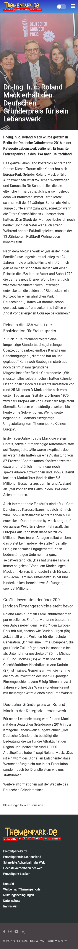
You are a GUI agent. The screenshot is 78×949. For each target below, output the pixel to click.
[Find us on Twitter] (23, 931)
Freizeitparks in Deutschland (22, 857)
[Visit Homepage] (22, 6)
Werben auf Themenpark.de (21, 889)
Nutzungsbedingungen (18, 895)
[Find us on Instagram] (9, 931)
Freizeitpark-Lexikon (16, 873)
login (16, 805)
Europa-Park (12, 174)
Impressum (10, 906)
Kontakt (8, 883)
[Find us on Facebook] (4, 931)
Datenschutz (11, 900)
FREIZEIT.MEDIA (28, 940)
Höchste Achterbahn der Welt (22, 868)
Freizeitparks (13, 154)
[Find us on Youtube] (16, 931)
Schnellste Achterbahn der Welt (24, 862)
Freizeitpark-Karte (15, 851)
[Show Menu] (73, 6)
